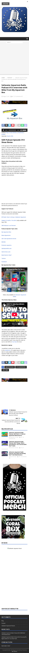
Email (8, 136)
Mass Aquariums (6, 235)
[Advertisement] (14, 59)
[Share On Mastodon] (25, 125)
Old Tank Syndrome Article (9, 238)
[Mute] (21, 130)
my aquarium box (21, 367)
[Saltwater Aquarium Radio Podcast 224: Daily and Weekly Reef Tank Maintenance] (5, 453)
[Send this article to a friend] (16, 125)
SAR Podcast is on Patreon (9, 225)
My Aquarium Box (6, 232)
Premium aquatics (6, 245)
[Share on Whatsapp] (22, 125)
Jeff (12, 96)
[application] (14, 130)
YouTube (14, 342)
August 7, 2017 (6, 96)
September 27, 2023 (14, 437)
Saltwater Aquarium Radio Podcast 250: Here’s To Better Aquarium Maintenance (17, 434)
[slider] (24, 130)
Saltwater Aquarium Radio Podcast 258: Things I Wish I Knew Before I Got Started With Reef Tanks (17, 444)
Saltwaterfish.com (6, 248)
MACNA (3, 242)
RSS (12, 136)
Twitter (4, 258)
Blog (3, 620)
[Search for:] (14, 42)
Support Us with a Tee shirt (9, 220)
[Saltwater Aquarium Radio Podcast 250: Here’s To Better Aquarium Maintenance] (5, 434)
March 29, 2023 (13, 456)
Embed (3, 134)
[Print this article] (19, 125)
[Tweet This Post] (6, 125)
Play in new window (11, 132)
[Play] (3, 130)
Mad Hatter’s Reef (6, 255)
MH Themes (14, 651)
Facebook (4, 261)
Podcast (3, 623)
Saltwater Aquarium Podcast (8, 625)
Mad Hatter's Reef (6, 646)
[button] (27, 38)
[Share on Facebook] (3, 125)
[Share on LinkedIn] (9, 125)
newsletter (8, 350)
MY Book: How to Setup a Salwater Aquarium (14, 217)
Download (20, 132)
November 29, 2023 (14, 447)
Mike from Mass (10, 367)
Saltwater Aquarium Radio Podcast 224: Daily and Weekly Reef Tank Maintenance (17, 453)
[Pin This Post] (12, 125)
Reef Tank (5, 370)
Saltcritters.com (6, 252)
